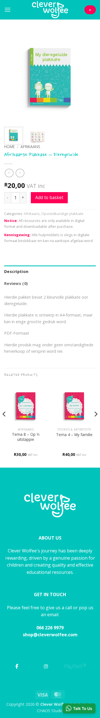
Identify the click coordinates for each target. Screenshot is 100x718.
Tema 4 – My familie (74, 434)
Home (9, 146)
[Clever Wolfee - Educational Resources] (50, 10)
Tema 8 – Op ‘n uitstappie (25, 437)
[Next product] (9, 173)
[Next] (87, 76)
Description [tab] (16, 271)
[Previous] (13, 76)
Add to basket (49, 197)
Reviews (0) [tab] (16, 283)
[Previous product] (20, 173)
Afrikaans (30, 146)
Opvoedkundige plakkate (62, 213)
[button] (7, 9)
